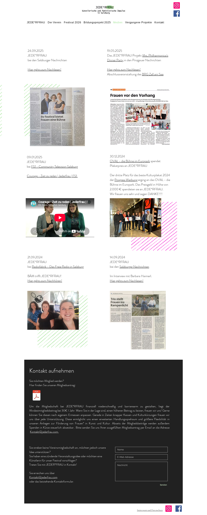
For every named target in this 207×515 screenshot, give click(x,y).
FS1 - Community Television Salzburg (54, 166)
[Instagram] (177, 5)
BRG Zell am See (152, 74)
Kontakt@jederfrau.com (43, 477)
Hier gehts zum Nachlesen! (44, 69)
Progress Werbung (125, 179)
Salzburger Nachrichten (134, 266)
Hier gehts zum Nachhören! (44, 280)
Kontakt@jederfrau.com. (44, 432)
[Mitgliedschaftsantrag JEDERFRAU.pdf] (36, 396)
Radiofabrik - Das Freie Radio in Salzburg (58, 266)
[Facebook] (177, 13)
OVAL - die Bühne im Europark (130, 161)
